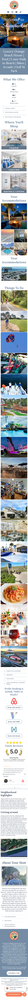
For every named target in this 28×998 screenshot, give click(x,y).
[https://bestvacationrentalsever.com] (14, 935)
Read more (6, 776)
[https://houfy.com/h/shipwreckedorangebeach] (14, 729)
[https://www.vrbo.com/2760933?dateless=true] (14, 715)
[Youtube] (16, 12)
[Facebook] (8, 12)
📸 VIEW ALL (22, 253)
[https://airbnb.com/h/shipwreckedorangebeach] (14, 701)
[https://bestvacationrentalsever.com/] (14, 5)
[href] (14, 848)
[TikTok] (20, 12)
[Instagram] (12, 12)
